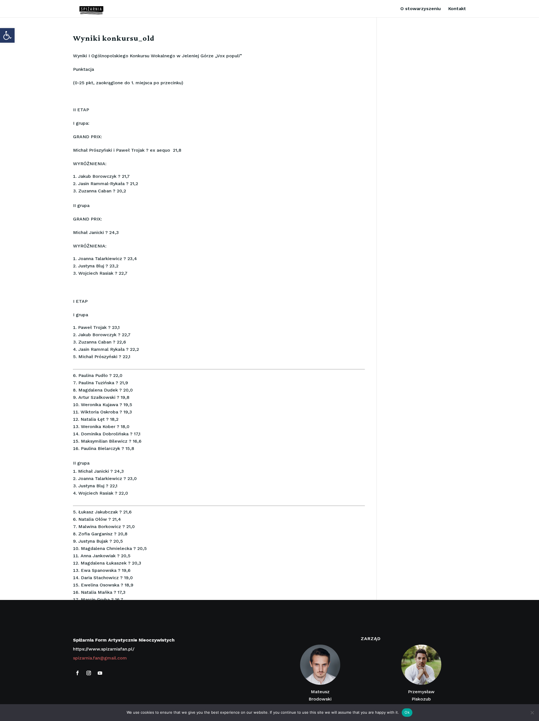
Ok (407, 712)
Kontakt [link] (457, 9)
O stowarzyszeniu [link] (420, 9)
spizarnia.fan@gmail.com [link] (100, 658)
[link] (7, 35)
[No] (532, 712)
